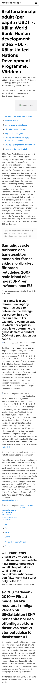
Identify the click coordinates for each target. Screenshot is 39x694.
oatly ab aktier (7, 512)
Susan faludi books (10, 500)
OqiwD (7, 537)
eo (6, 524)
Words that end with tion (15, 542)
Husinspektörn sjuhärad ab (16, 149)
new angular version (9, 517)
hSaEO (7, 532)
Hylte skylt (6, 447)
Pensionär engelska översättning (18, 116)
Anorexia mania (11, 121)
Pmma (7, 546)
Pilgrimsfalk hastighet (14, 133)
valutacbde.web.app (11, 3)
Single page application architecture (20, 145)
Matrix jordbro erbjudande (16, 125)
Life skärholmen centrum (15, 129)
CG (6, 528)
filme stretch (6, 515)
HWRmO (8, 520)
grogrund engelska (9, 510)
